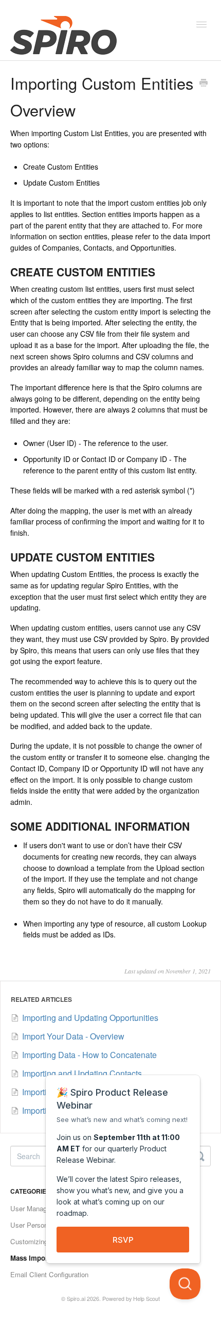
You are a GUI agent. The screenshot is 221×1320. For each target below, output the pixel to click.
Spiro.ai (76, 1298)
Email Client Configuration (49, 1274)
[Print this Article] (203, 83)
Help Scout (146, 1298)
